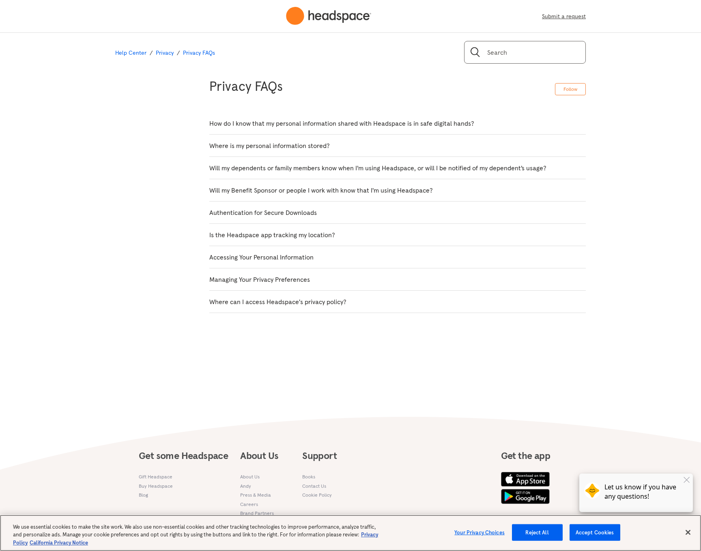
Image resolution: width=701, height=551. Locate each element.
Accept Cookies (595, 532)
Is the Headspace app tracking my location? (272, 235)
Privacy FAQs (199, 52)
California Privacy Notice (59, 542)
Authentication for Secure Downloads (263, 212)
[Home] (329, 16)
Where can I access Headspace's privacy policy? (277, 302)
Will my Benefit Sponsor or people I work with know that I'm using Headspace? (321, 190)
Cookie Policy (317, 495)
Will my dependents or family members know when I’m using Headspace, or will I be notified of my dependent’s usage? (377, 168)
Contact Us (314, 486)
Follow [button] (570, 89)
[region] (350, 533)
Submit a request (564, 16)
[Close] (688, 532)
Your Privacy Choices (479, 532)
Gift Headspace (155, 477)
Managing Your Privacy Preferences (259, 279)
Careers (249, 504)
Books (308, 477)
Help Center (130, 52)
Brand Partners (257, 513)
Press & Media (255, 495)
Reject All (536, 532)
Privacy (165, 52)
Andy (245, 486)
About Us (250, 477)
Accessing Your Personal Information (261, 257)
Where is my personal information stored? (269, 146)
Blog (143, 495)
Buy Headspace (156, 486)
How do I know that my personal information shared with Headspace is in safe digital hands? (341, 123)
